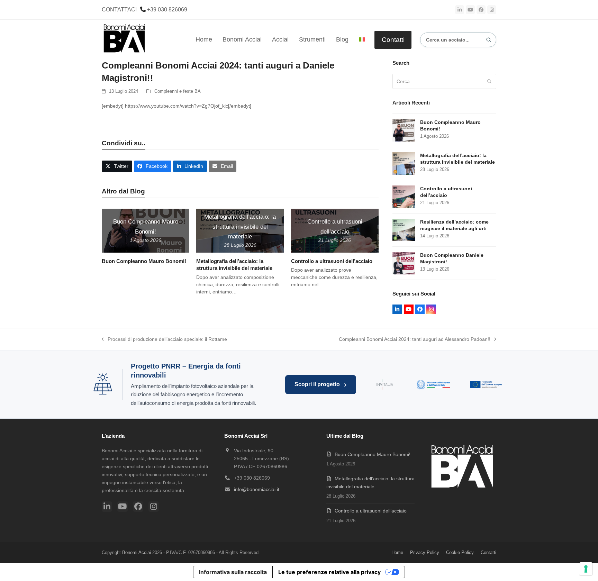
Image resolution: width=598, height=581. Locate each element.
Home (397, 552)
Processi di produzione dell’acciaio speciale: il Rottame (164, 339)
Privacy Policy (424, 552)
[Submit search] (489, 81)
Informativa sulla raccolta (233, 572)
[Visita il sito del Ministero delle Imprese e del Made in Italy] (433, 385)
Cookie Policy (460, 552)
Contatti (393, 39)
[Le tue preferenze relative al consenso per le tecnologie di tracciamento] (585, 568)
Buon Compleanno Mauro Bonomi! (144, 261)
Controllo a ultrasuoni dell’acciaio (331, 261)
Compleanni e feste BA (177, 91)
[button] (117, 166)
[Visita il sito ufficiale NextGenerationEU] (486, 384)
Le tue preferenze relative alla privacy (329, 572)
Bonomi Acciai (136, 552)
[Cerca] (488, 40)
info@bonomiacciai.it (256, 489)
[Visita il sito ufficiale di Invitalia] (384, 384)
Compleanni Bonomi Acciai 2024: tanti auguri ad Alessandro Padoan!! (414, 339)
